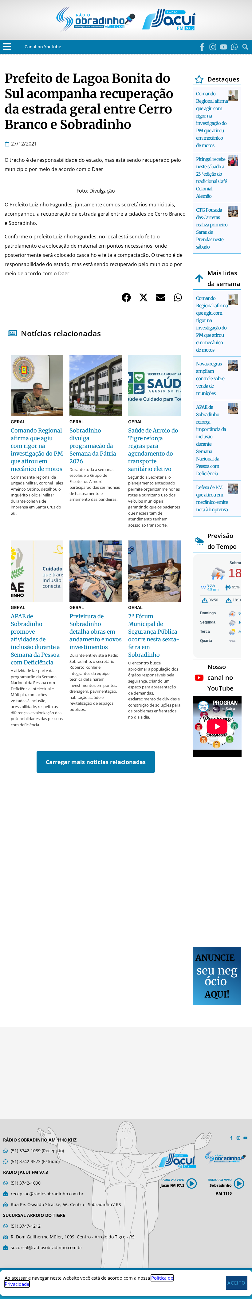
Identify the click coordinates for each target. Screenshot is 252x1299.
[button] (7, 46)
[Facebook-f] (202, 47)
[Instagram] (213, 47)
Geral (18, 421)
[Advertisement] (217, 853)
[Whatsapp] (234, 47)
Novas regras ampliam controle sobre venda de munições (210, 378)
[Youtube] (223, 47)
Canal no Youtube (43, 47)
